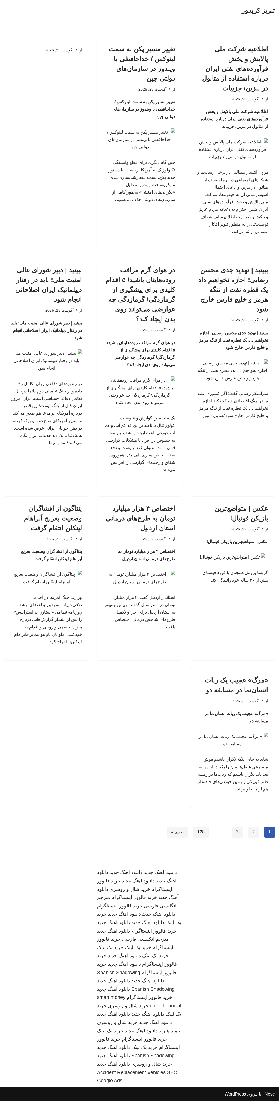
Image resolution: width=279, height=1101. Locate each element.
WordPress (235, 1094)
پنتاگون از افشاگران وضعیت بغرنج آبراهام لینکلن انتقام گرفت (53, 518)
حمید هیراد (169, 1030)
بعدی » (177, 832)
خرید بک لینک (138, 947)
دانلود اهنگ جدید (160, 872)
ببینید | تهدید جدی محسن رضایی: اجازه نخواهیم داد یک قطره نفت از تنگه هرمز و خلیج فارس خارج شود (233, 289)
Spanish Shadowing (118, 972)
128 (201, 832)
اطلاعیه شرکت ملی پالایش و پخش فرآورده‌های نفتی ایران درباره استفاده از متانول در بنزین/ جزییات (235, 68)
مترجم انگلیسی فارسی (145, 939)
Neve (270, 1094)
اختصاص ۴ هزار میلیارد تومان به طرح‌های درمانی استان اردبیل (140, 518)
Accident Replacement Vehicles (131, 1072)
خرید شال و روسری (130, 889)
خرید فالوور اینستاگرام (134, 897)
